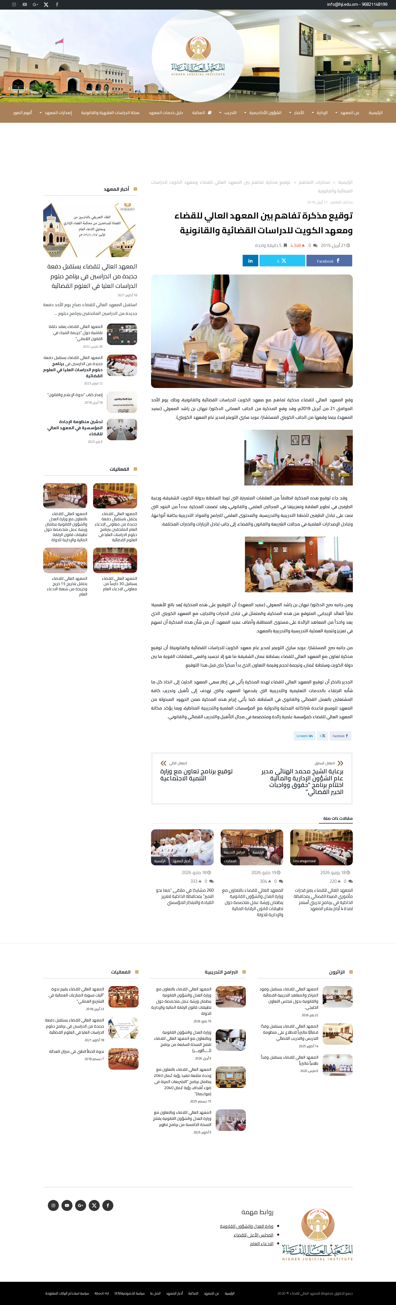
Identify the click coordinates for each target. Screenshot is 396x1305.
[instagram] (14, 5)
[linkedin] (250, 260)
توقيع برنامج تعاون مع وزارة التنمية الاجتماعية (196, 771)
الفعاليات (230, 861)
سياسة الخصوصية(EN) (130, 1293)
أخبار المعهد (181, 861)
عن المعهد (211, 1293)
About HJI (102, 1293)
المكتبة (193, 1293)
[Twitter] (46, 5)
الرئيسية (258, 852)
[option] (321, 870)
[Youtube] (24, 5)
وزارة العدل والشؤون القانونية (246, 1226)
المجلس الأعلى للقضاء (253, 1235)
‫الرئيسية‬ (345, 182)
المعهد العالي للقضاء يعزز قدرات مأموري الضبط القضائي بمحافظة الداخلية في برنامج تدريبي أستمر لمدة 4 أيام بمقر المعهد (323, 899)
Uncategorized (304, 861)
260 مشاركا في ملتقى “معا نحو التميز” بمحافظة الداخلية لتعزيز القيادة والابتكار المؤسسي (185, 896)
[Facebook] (56, 5)
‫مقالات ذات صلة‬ (338, 819)
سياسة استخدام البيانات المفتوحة (67, 1293)
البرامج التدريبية (234, 852)
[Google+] (35, 5)
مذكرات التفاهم (314, 182)
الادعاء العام (261, 1243)
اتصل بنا (155, 1293)
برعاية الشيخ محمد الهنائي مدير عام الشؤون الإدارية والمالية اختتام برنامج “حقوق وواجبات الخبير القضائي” (303, 778)
